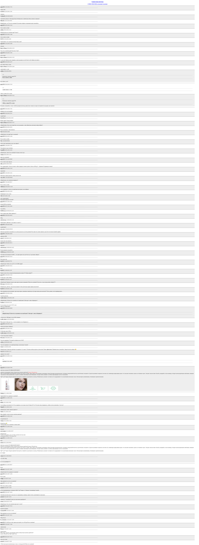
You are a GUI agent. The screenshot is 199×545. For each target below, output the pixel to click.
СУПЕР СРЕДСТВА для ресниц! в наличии (97, 4)
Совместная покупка (97, 1)
